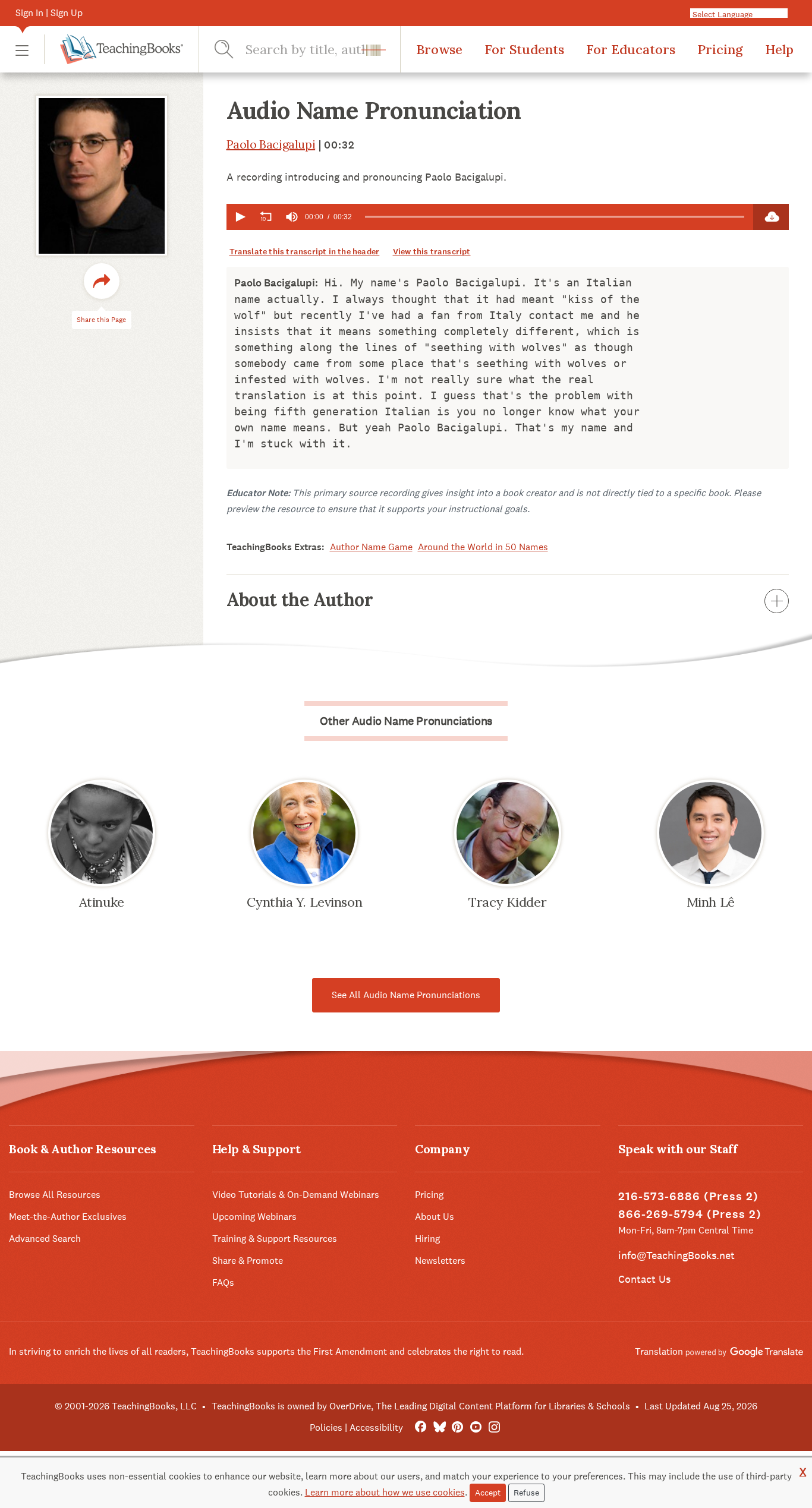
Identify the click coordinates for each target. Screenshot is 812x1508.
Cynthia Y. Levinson (304, 902)
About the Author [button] (299, 599)
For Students (524, 49)
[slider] (555, 217)
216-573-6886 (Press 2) (688, 1196)
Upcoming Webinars (254, 1216)
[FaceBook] (421, 1427)
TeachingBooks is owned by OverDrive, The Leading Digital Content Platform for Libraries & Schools (421, 1406)
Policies (326, 1427)
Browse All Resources (54, 1194)
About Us (434, 1216)
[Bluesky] (439, 1427)
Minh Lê (711, 902)
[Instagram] (494, 1427)
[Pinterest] (457, 1427)
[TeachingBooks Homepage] (113, 49)
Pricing (720, 49)
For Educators (630, 49)
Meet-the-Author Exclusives (68, 1216)
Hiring (427, 1238)
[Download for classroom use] (771, 217)
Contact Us (644, 1279)
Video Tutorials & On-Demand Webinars (295, 1194)
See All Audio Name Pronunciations (406, 995)
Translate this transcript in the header (304, 251)
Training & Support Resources (274, 1238)
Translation (660, 1351)
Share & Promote (247, 1260)
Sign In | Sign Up (49, 13)
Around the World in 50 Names (483, 547)
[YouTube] (476, 1427)
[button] (22, 49)
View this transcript (432, 251)
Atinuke (101, 902)
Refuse (526, 1492)
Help (779, 49)
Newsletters (440, 1260)
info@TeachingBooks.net (676, 1255)
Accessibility (376, 1427)
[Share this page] (101, 281)
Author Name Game (371, 547)
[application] (490, 217)
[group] (292, 217)
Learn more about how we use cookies (385, 1492)
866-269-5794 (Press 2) (689, 1214)
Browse (439, 49)
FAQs (223, 1282)
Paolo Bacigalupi (271, 144)
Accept (488, 1492)
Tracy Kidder (507, 902)
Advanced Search (45, 1238)
